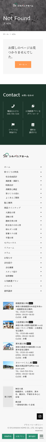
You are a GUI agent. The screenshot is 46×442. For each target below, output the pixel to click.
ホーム (6, 34)
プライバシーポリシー (33, 425)
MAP (30, 303)
